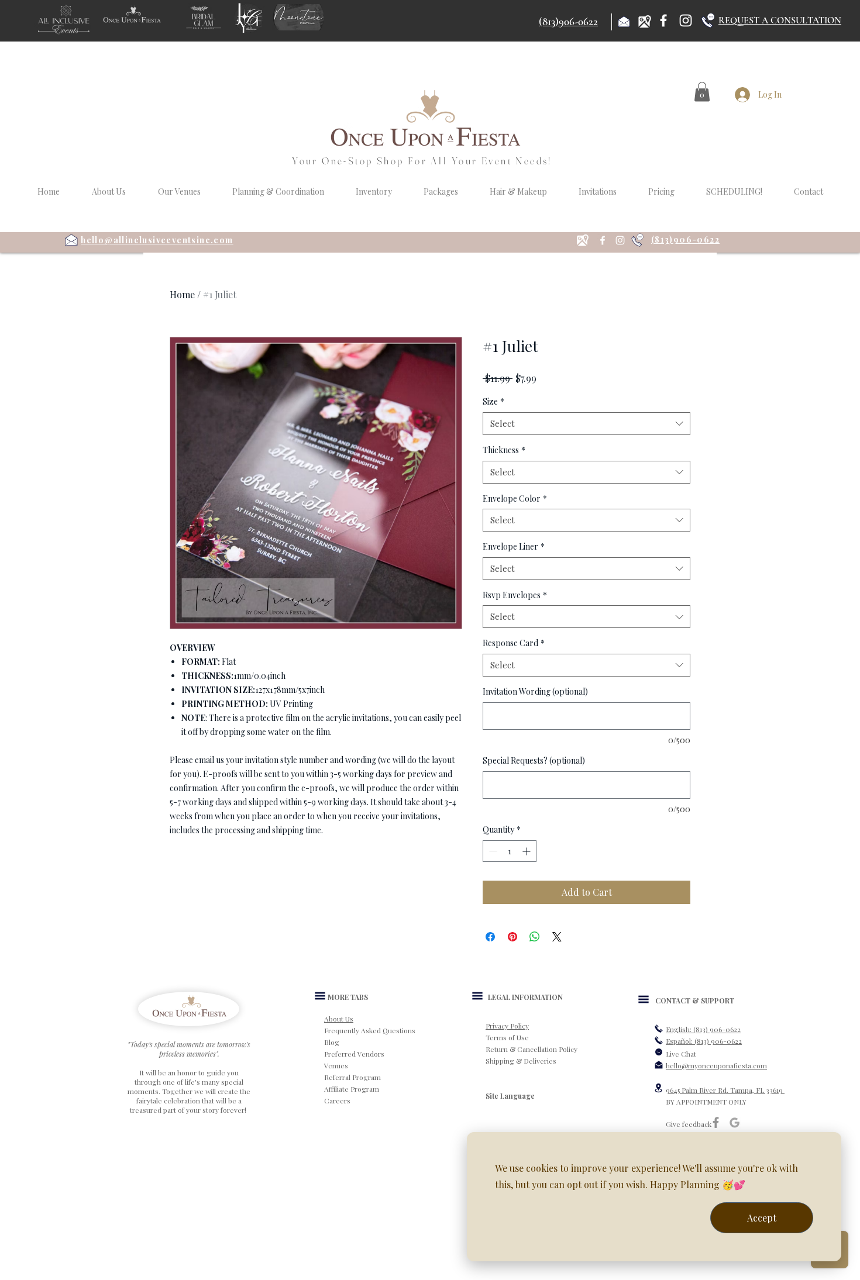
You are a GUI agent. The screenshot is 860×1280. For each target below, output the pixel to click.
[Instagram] (685, 20)
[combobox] (586, 423)
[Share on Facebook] (490, 937)
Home (182, 294)
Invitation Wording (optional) (535, 691)
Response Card (514, 642)
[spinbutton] (509, 851)
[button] (702, 91)
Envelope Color (515, 498)
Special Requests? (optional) (534, 760)
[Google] (734, 1122)
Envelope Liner (514, 546)
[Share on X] (557, 937)
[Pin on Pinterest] (512, 937)
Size (493, 401)
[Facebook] (663, 20)
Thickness (504, 450)
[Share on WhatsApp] (535, 937)
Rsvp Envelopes (515, 595)
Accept (761, 1218)
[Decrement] (491, 851)
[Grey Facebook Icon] (715, 1122)
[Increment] (527, 851)
